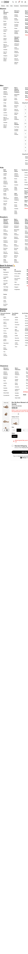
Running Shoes (16, 55)
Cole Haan (5, 328)
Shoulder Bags (5, 283)
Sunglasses (17, 289)
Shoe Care (16, 284)
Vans (16, 346)
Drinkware (16, 276)
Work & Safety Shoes (5, 59)
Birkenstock (6, 319)
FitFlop (5, 333)
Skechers (17, 340)
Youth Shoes (4, 178)
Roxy (4, 345)
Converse (17, 324)
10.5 (25, 130)
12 (25, 140)
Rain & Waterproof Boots (6, 46)
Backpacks (6, 272)
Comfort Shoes (5, 30)
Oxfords (5, 115)
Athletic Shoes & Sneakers (5, 17)
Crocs (4, 330)
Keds (16, 327)
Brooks (16, 322)
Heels (4, 36)
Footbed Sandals (16, 25)
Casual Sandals (16, 15)
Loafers (5, 42)
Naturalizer (6, 343)
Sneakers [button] (16, 6)
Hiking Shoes (4, 39)
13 (25, 144)
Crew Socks (4, 301)
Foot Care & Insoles (17, 279)
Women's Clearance (6, 368)
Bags (4, 270)
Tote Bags (5, 287)
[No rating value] (15, 414)
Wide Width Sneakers (16, 118)
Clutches (5, 274)
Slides (15, 28)
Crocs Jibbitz (17, 273)
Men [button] (8, 6)
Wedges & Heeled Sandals (16, 32)
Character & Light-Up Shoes (6, 190)
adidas (16, 317)
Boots (4, 21)
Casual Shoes (5, 24)
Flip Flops (16, 22)
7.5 (25, 109)
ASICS (16, 319)
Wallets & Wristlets (5, 290)
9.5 (25, 123)
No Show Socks (5, 304)
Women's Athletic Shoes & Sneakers (16, 39)
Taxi (4, 351)
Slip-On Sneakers (16, 59)
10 (25, 127)
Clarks (4, 326)
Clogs (4, 27)
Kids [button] (11, 6)
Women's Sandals (16, 11)
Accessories (6, 395)
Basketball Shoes (16, 95)
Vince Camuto (5, 354)
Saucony (17, 338)
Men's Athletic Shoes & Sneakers (16, 90)
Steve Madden (5, 348)
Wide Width (6, 393)
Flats (4, 33)
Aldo (4, 317)
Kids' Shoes (5, 170)
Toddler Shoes (5, 174)
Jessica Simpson (5, 336)
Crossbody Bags (5, 277)
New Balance (17, 330)
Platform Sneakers (5, 241)
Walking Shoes (16, 63)
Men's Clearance (17, 368)
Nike (16, 333)
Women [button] (3, 6)
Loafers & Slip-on (17, 390)
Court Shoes (15, 98)
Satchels (5, 280)
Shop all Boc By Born (17, 406)
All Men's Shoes (5, 88)
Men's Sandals (16, 123)
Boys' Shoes (16, 170)
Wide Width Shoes (4, 208)
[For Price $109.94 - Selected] (15, 421)
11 (25, 133)
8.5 (25, 116)
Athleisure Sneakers (16, 44)
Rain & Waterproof (6, 198)
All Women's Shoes (5, 12)
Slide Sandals (16, 133)
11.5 (25, 137)
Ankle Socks (4, 297)
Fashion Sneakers (16, 52)
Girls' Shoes (16, 194)
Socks (5, 294)
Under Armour (16, 343)
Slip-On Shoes (5, 52)
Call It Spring (4, 322)
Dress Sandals (16, 19)
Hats (15, 282)
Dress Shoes (4, 105)
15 (25, 151)
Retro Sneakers (5, 245)
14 (25, 147)
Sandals (5, 49)
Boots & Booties (5, 377)
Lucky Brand (4, 340)
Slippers (5, 55)
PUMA (16, 335)
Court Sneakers (16, 48)
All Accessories (17, 270)
